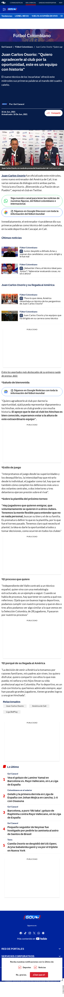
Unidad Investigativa (47, 2)
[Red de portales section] (59, 949)
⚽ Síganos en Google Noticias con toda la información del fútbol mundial (34, 391)
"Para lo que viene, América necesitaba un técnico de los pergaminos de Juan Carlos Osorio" (40, 301)
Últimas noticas (16, 2)
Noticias (42, 967)
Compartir (56, 113)
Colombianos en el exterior (19, 790)
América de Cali (39, 706)
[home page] (3, 2)
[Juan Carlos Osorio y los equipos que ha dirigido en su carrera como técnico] (9, 316)
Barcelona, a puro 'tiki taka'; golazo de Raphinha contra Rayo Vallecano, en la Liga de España (34, 814)
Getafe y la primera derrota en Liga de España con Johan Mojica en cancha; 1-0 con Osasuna (32, 797)
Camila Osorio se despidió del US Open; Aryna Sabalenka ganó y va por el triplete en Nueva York (32, 847)
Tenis (9, 840)
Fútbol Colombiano (24, 47)
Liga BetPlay (12, 712)
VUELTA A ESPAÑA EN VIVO (45, 16)
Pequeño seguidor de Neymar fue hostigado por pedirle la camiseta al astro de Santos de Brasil (32, 830)
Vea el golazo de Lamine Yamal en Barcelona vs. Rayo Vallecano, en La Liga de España (32, 781)
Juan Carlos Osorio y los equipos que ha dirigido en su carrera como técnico (40, 317)
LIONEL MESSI (22, 16)
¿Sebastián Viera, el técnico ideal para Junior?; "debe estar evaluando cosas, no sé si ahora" (40, 271)
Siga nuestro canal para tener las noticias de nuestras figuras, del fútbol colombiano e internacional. (35, 201)
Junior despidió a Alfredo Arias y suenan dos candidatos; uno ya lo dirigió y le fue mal (41, 254)
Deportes (27, 967)
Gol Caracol (31, 2)
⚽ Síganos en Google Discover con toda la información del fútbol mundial (34, 212)
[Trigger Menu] (4, 9)
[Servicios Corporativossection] (59, 956)
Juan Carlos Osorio (13, 175)
